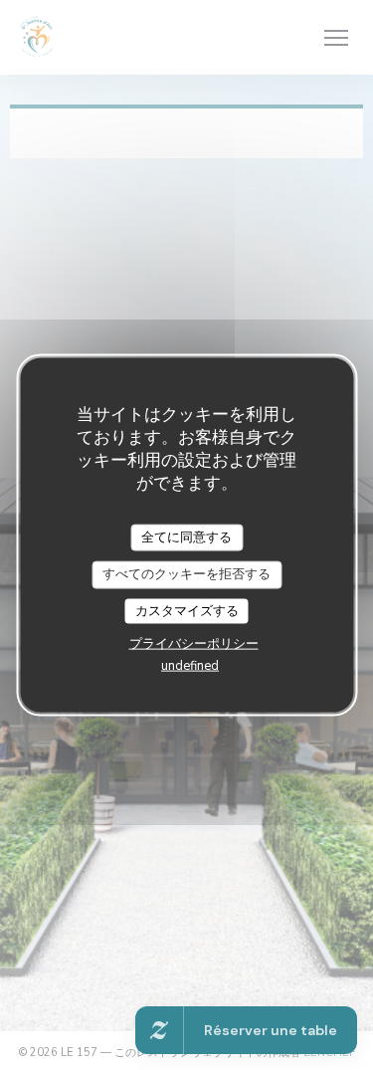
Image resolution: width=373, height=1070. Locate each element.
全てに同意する (186, 536)
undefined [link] (190, 666)
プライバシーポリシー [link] (194, 644)
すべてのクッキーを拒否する (186, 574)
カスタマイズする (187, 610)
